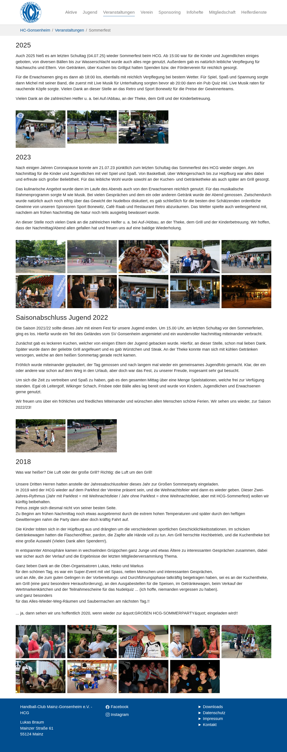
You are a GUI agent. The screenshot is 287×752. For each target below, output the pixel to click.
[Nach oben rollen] (277, 742)
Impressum (213, 718)
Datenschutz (214, 713)
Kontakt (210, 724)
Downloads (213, 707)
